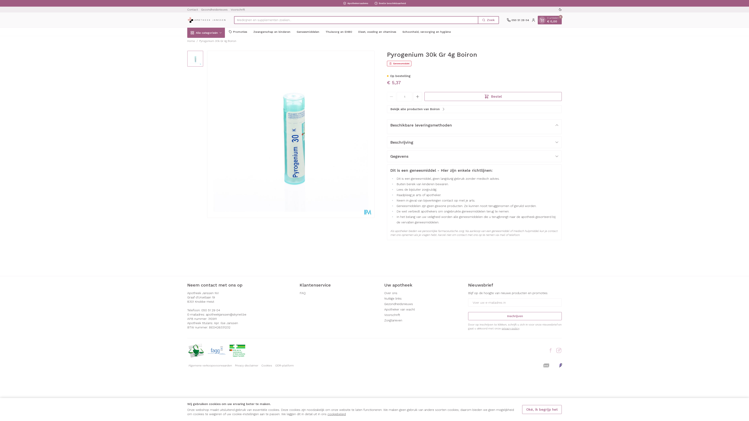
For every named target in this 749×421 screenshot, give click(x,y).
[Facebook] (551, 350)
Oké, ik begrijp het (542, 409)
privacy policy (510, 328)
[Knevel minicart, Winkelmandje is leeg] (542, 20)
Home (191, 40)
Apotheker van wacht (399, 309)
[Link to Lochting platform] (560, 365)
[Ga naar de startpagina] (206, 20)
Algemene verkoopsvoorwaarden (210, 365)
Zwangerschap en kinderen (271, 31)
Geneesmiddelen (308, 31)
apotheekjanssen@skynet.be (226, 314)
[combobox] (356, 20)
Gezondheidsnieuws (214, 9)
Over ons (390, 293)
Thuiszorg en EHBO (339, 31)
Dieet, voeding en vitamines (377, 31)
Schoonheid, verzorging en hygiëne (426, 31)
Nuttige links (393, 298)
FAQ (303, 293)
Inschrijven (515, 316)
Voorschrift (238, 9)
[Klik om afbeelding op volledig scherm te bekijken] (290, 134)
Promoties (240, 31)
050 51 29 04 (210, 310)
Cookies (266, 365)
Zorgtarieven (393, 320)
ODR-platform (284, 365)
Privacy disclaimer (246, 365)
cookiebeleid (336, 414)
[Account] (533, 20)
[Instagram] (559, 350)
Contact (192, 9)
